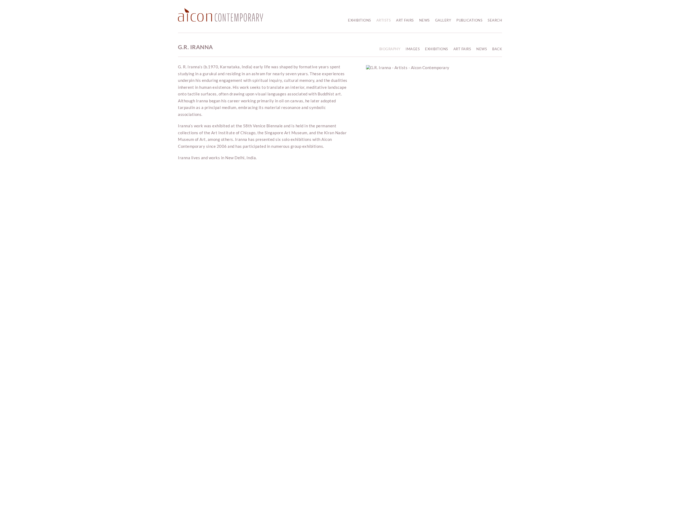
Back (497, 49)
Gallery (443, 20)
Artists (383, 20)
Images (413, 49)
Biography (390, 49)
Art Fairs (405, 20)
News (424, 20)
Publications (469, 20)
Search (495, 20)
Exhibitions (359, 20)
